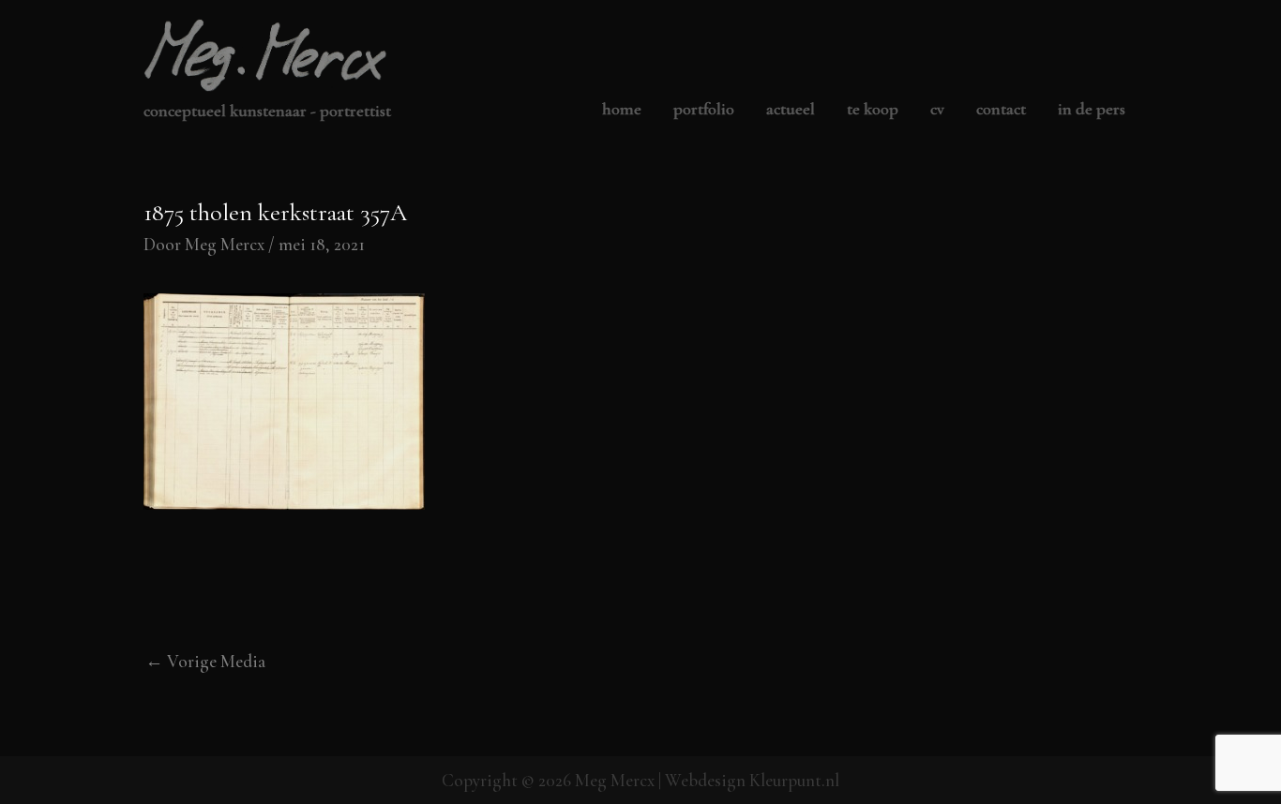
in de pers (1091, 109)
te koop (872, 109)
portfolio (703, 109)
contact (1001, 109)
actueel (790, 109)
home (621, 109)
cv (937, 109)
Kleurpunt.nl (794, 780)
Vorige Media (205, 661)
